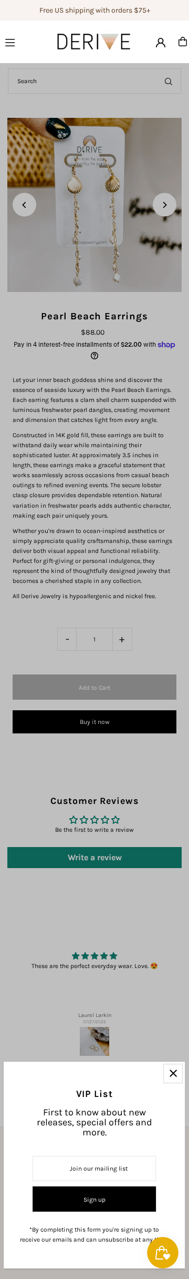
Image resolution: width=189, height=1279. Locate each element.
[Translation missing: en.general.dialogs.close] (173, 1073)
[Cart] (182, 41)
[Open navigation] (19, 41)
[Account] (160, 42)
